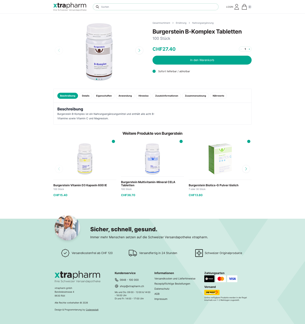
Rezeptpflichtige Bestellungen (172, 283)
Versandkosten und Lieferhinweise (174, 278)
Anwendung (125, 95)
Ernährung (181, 22)
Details (85, 95)
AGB (156, 293)
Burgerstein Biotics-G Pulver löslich (213, 185)
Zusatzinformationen (166, 95)
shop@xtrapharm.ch (132, 286)
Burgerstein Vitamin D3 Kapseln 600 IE (80, 185)
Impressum (160, 298)
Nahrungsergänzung (203, 22)
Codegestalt (92, 309)
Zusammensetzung (195, 95)
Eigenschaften (104, 95)
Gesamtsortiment (161, 22)
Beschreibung (67, 95)
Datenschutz (161, 288)
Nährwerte (218, 95)
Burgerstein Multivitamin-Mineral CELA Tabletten (148, 183)
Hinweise (144, 95)
